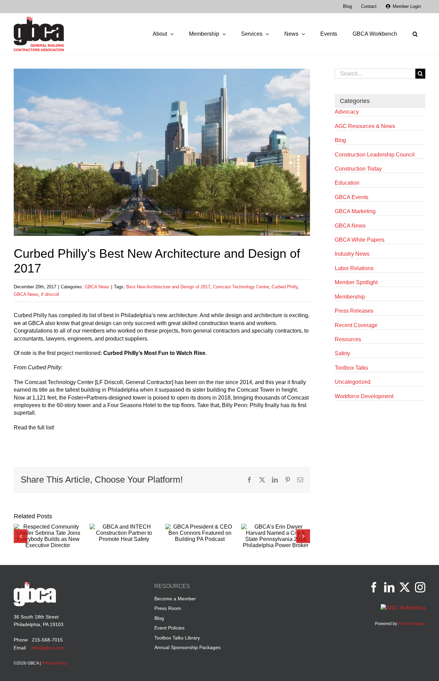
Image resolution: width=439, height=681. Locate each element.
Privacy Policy (55, 663)
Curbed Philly (285, 286)
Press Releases (354, 311)
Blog (340, 140)
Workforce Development (364, 396)
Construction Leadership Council (375, 155)
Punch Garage (411, 623)
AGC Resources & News (365, 126)
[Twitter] (405, 587)
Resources (348, 339)
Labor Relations (354, 268)
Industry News (352, 254)
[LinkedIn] (389, 587)
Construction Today (358, 169)
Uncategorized (352, 382)
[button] (415, 34)
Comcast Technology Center (241, 286)
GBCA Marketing (355, 211)
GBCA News (97, 286)
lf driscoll (50, 294)
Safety (342, 353)
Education (347, 183)
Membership (350, 297)
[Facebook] (374, 587)
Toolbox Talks (351, 368)
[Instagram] (420, 587)
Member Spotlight (356, 282)
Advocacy (347, 112)
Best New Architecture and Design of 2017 (168, 286)
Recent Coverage (356, 325)
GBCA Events (351, 197)
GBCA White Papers (359, 240)
